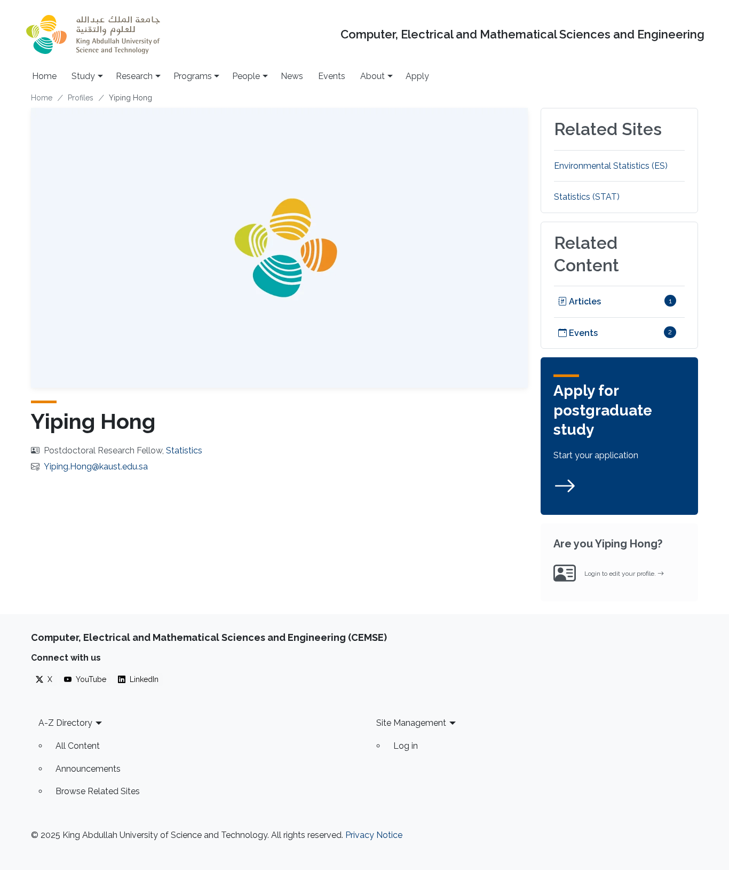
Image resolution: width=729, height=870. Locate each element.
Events (331, 76)
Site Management (411, 723)
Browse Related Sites (98, 791)
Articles (584, 301)
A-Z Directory (65, 723)
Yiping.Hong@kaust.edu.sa (96, 466)
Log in (405, 746)
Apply (417, 76)
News (292, 76)
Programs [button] (192, 76)
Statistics (184, 450)
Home (44, 76)
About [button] (372, 76)
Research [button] (134, 76)
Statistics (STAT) (587, 197)
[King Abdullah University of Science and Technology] (93, 34)
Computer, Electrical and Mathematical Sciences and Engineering (522, 34)
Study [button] (83, 76)
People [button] (246, 76)
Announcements (88, 769)
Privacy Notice (373, 835)
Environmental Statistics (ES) (611, 166)
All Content (78, 746)
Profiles (80, 97)
